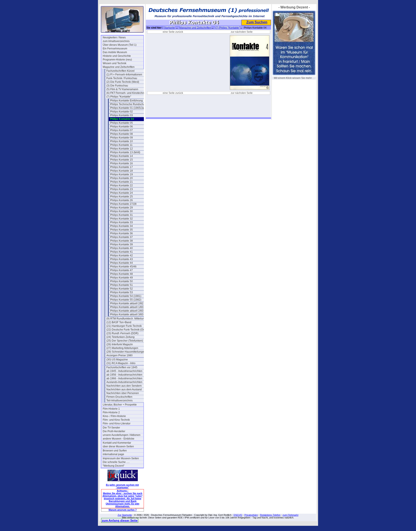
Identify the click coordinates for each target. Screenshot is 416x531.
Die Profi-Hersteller (114, 431)
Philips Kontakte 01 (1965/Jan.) (128, 107)
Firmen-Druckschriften (119, 396)
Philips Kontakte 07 (121, 130)
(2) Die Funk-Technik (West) (122, 81)
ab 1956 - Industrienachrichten (124, 374)
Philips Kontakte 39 (121, 244)
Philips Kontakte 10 (121, 141)
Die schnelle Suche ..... (116, 462)
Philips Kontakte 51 (121, 285)
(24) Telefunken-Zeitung (120, 337)
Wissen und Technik (114, 63)
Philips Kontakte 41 (121, 251)
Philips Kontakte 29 (121, 207)
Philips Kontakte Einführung (126, 100)
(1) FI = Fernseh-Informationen (124, 74)
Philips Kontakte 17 (121, 167)
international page (113, 454)
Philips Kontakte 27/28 (123, 203)
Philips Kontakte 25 (121, 196)
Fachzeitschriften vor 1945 (121, 367)
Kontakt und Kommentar (117, 442)
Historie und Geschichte (117, 55)
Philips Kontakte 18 (121, 170)
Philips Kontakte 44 (121, 262)
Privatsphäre (251, 515)
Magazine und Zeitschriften (119, 66)
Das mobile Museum (115, 52)
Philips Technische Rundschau (128, 104)
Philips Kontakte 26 (121, 200)
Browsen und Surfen (115, 450)
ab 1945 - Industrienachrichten (124, 371)
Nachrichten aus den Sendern (124, 385)
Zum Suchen (256, 22)
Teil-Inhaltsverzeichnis (119, 400)
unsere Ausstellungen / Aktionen (121, 435)
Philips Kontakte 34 (121, 226)
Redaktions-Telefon (270, 515)
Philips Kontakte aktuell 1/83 (126, 307)
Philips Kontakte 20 (121, 178)
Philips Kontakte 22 (121, 185)
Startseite (169, 27)
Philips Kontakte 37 (121, 237)
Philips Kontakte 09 (121, 137)
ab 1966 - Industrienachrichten (124, 378)
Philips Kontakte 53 (121, 292)
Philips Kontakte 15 (121, 159)
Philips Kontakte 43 (121, 259)
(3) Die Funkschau (117, 85)
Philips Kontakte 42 (121, 255)
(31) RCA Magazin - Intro (120, 363)
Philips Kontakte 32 (121, 218)
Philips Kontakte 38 (121, 240)
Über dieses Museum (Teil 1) (119, 44)
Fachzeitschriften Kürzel (120, 70)
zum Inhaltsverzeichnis (116, 41)
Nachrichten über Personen (122, 393)
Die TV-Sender (111, 427)
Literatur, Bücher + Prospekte (120, 404)
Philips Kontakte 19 (121, 174)
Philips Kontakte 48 (121, 273)
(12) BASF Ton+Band (118, 322)
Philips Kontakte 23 (121, 189)
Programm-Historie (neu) (117, 59)
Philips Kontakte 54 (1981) (125, 296)
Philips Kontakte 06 (121, 126)
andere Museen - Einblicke (118, 438)
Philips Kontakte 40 (121, 248)
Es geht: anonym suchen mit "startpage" (122, 486)
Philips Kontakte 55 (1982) (125, 299)
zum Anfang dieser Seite (120, 520)
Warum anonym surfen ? (123, 509)
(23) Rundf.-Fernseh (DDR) (122, 333)
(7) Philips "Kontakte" (118, 96)
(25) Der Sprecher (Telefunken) (124, 340)
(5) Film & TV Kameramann (122, 89)
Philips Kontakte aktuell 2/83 (126, 310)
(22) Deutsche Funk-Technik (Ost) (126, 329)
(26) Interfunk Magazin (119, 344)
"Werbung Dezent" (113, 465)
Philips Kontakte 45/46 (123, 266)
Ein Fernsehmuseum (115, 48)
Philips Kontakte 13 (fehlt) (125, 152)
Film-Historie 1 (111, 408)
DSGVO (238, 515)
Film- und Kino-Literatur (116, 423)
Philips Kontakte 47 (121, 270)
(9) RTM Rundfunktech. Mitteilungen (126, 318)
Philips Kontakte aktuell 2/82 (126, 303)
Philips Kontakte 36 (121, 233)
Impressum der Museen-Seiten (121, 458)
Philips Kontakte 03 (121, 115)
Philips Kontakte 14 (121, 156)
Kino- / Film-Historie (114, 416)
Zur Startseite (125, 515)
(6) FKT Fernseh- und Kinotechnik (126, 92)
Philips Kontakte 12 (121, 148)
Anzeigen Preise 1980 (119, 355)
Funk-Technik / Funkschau (121, 78)
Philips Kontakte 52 (121, 288)
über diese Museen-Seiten (118, 446)
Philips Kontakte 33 (121, 222)
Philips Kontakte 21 (121, 181)
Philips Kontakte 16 (121, 163)
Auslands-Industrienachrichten (124, 382)
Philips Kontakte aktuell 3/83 (126, 314)
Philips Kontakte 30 (121, 211)
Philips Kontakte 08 (121, 133)
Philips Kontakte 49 (121, 277)
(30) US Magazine (117, 359)
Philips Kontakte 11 (121, 145)
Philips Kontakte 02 (121, 111)
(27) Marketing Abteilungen (122, 348)
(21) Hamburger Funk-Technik (124, 325)
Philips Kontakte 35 (121, 229)
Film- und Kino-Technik (116, 419)
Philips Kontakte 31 (121, 215)
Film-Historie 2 (111, 412)
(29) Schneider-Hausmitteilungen (126, 351)
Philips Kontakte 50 (121, 281)
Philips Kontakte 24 (121, 192)
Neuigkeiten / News (114, 37)
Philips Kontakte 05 (121, 122)
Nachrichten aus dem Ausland (124, 389)
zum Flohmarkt (290, 515)
